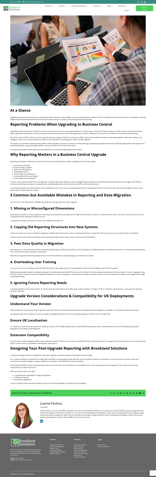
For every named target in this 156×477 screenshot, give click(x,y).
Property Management (80, 450)
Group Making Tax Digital (57, 452)
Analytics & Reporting (56, 445)
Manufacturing (78, 448)
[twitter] (141, 2)
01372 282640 (19, 458)
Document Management (57, 446)
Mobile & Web (54, 448)
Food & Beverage (79, 446)
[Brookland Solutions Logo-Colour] (12, 6)
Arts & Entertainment (80, 445)
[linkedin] (145, 2)
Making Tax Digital (55, 450)
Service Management (80, 452)
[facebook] (138, 2)
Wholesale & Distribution (81, 453)
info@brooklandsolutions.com (23, 460)
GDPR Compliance (55, 453)
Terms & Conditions (80, 457)
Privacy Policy (78, 455)
